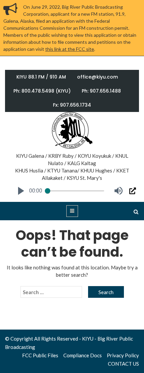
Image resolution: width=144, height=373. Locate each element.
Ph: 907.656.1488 (101, 91)
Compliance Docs (82, 355)
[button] (21, 191)
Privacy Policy (123, 355)
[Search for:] (51, 292)
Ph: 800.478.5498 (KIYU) (42, 91)
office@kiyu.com (97, 77)
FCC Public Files (40, 355)
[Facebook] (134, 63)
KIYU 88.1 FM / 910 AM (41, 77)
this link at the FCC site (69, 49)
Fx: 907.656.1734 (72, 105)
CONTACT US (123, 364)
